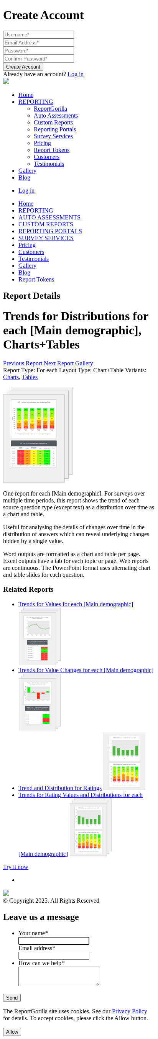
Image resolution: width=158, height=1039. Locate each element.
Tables (30, 377)
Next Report (59, 363)
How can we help (41, 963)
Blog (24, 177)
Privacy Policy (129, 1011)
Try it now (15, 867)
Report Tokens (51, 150)
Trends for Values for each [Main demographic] (75, 604)
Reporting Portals (55, 129)
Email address (36, 948)
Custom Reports (53, 122)
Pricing (42, 143)
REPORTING (35, 101)
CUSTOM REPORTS (45, 224)
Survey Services (53, 136)
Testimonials (49, 163)
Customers (46, 157)
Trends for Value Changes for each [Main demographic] (85, 670)
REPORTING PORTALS (50, 231)
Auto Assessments (56, 115)
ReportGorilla (50, 108)
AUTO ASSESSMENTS (49, 217)
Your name (33, 933)
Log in (75, 74)
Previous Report (22, 363)
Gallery (27, 170)
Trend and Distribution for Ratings (60, 788)
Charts (11, 377)
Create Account (23, 67)
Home (25, 95)
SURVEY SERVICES (46, 238)
